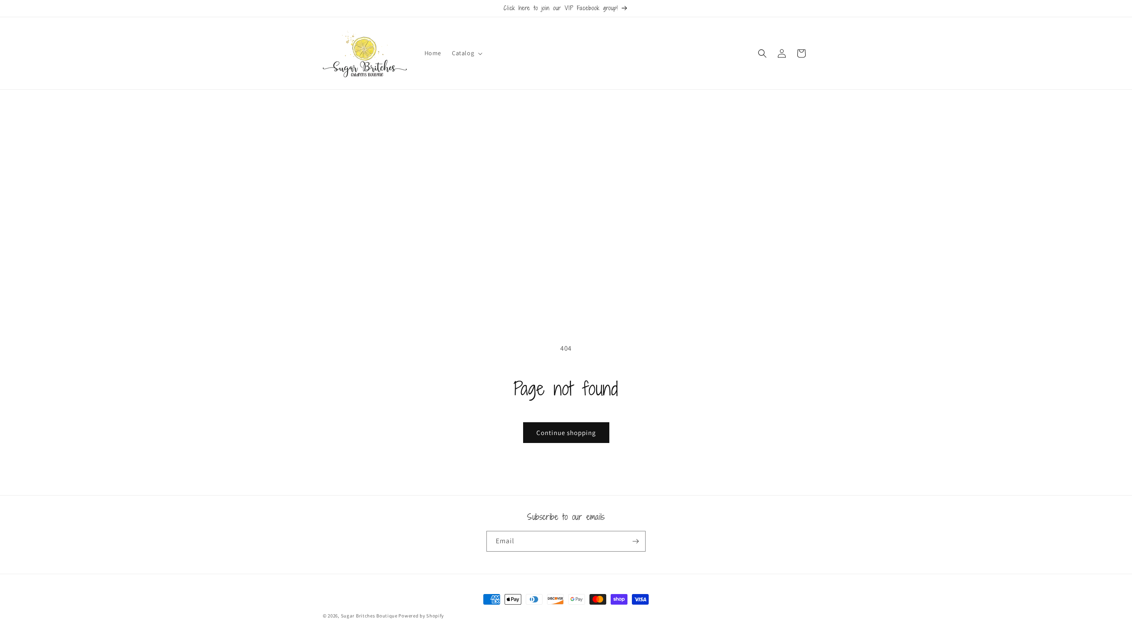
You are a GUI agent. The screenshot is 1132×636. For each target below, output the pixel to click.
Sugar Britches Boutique (370, 616)
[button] (466, 53)
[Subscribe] (635, 541)
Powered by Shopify (421, 616)
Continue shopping (566, 432)
